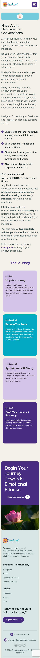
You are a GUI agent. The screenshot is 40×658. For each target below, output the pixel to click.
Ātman (5, 573)
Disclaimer (7, 593)
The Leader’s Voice (10, 577)
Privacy (6, 597)
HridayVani (7, 569)
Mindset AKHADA (10, 581)
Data (5, 601)
